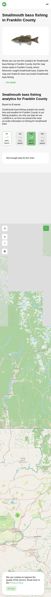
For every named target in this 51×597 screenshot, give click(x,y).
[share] (5, 228)
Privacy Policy (16, 583)
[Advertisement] (25, 198)
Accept (11, 588)
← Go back (9, 82)
